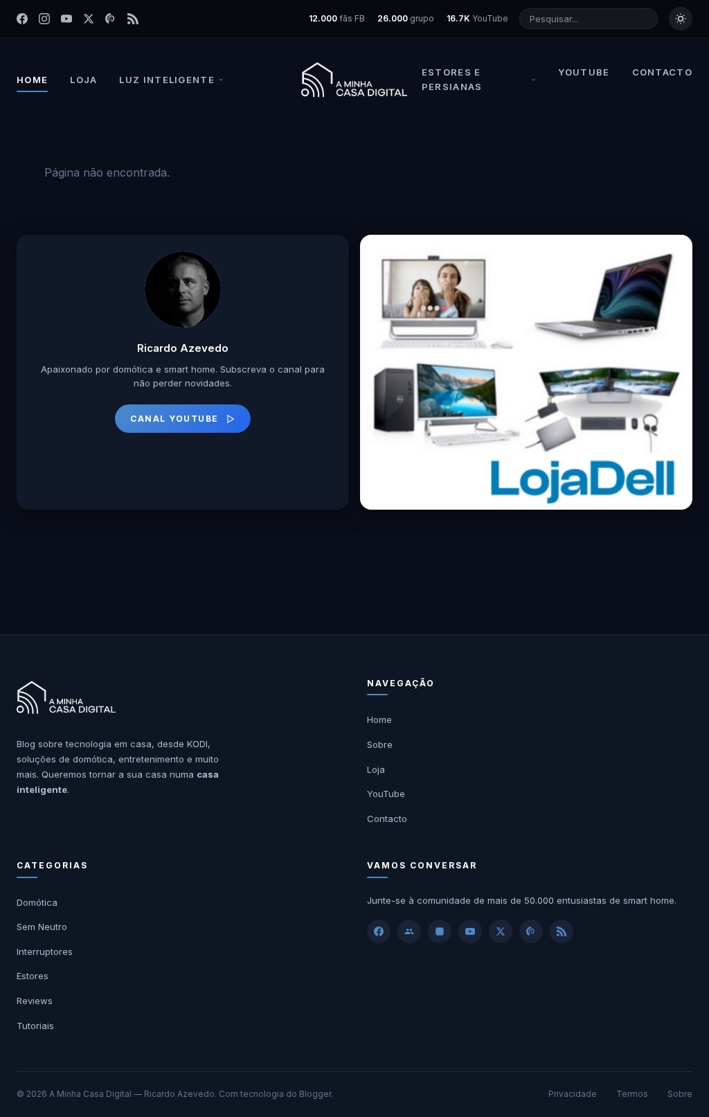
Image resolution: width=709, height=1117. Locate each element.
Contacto (387, 818)
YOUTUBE (583, 72)
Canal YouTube (174, 418)
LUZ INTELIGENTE (167, 79)
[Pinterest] (110, 18)
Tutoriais (35, 1025)
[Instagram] (44, 18)
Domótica (37, 902)
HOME (32, 79)
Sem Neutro (42, 926)
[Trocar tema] (680, 18)
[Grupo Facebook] (409, 931)
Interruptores (45, 951)
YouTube (386, 793)
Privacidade (572, 1094)
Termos (632, 1094)
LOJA (83, 79)
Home (379, 719)
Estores (32, 975)
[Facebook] (22, 18)
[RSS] (132, 18)
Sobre (380, 744)
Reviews (35, 1000)
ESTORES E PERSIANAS (452, 79)
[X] (500, 931)
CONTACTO (662, 72)
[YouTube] (66, 18)
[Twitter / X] (88, 18)
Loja (376, 769)
